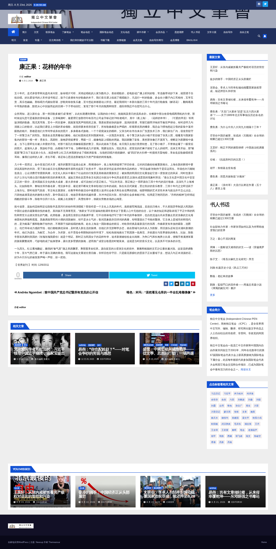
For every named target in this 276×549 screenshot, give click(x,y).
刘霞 (213, 405)
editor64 (105, 359)
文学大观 (211, 32)
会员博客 (175, 40)
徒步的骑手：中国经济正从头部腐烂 (230, 79)
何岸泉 (250, 393)
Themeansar (54, 542)
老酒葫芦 (252, 430)
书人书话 (195, 32)
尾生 (248, 405)
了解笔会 (67, 32)
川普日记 (215, 411)
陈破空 (257, 436)
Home (264, 542)
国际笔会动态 (107, 32)
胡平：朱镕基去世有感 (223, 168)
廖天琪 (227, 411)
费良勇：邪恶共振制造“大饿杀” (227, 176)
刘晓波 (241, 399)
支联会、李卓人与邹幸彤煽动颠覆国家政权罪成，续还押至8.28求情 (169, 496)
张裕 (236, 411)
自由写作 (228, 32)
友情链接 (121, 40)
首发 (25, 40)
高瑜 (229, 442)
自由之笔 (244, 32)
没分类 (17, 488)
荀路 (221, 436)
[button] (259, 36)
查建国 (235, 418)
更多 (212, 295)
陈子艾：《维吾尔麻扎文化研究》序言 (232, 259)
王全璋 (214, 430)
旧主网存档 (55, 40)
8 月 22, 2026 (88, 502)
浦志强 (248, 424)
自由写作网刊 (156, 40)
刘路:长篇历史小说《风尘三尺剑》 (229, 267)
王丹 (257, 424)
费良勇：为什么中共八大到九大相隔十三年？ (236, 127)
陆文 (248, 436)
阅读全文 (246, 369)
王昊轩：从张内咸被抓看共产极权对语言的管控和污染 (39, 494)
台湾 (221, 405)
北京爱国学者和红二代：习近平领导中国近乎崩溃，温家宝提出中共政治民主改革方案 (39, 353)
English (192, 40)
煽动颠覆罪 (158, 488)
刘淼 (250, 399)
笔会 (242, 430)
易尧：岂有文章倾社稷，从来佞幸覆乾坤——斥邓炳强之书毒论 (234, 494)
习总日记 (215, 393)
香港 (213, 442)
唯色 (229, 405)
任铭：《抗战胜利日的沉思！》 (228, 159)
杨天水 (214, 418)
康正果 (42, 80)
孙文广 (239, 405)
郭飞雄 (239, 436)
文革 (244, 411)
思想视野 (179, 32)
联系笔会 (50, 32)
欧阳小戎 (257, 418)
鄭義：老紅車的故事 (221, 276)
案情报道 (148, 488)
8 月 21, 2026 (153, 502)
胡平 (213, 436)
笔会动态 (86, 32)
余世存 (214, 399)
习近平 (227, 393)
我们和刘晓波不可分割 (81, 40)
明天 (14, 40)
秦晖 (234, 430)
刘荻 (258, 399)
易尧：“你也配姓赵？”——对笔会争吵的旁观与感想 (103, 351)
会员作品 (161, 32)
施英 (252, 411)
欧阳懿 (214, 424)
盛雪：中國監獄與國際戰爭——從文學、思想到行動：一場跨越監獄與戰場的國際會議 (168, 353)
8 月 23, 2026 (23, 502)
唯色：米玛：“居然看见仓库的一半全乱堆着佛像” (159, 292)
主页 (36, 32)
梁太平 (245, 418)
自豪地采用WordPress (18, 542)
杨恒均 (225, 418)
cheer (170, 502)
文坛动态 (125, 32)
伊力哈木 (238, 393)
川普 (256, 405)
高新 (221, 442)
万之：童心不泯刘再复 (223, 238)
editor (27, 76)
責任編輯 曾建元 (42, 359)
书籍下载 (105, 40)
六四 (232, 399)
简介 (24, 32)
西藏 (229, 436)
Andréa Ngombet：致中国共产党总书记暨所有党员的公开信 (57, 292)
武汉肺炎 (226, 424)
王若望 (225, 430)
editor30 (41, 502)
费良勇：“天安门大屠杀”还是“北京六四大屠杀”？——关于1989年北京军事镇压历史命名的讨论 (236, 115)
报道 (166, 345)
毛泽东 (237, 424)
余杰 (224, 399)
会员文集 (137, 40)
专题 (37, 40)
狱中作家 (142, 32)
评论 (25, 345)
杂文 (99, 345)
